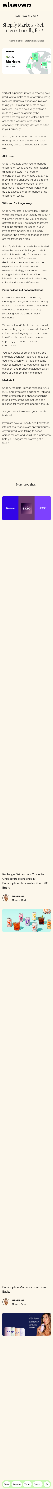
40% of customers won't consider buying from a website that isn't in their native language (25, 329)
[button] (47, 5)
